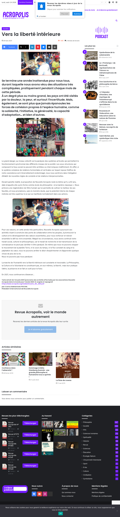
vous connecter (16, 398)
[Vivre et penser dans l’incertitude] (72, 445)
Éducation (87, 452)
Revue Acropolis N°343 (12, 467)
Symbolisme (87, 479)
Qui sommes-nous (68, 492)
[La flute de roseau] (67, 365)
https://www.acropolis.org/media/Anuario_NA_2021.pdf (23, 284)
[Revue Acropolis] (16, 15)
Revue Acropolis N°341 (12, 455)
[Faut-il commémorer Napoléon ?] (72, 432)
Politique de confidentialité (102, 496)
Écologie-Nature (89, 456)
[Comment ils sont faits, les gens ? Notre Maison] (72, 424)
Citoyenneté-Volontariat (92, 460)
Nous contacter (67, 496)
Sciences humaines (90, 433)
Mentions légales (98, 492)
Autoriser (77, 13)
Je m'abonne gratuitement (40, 329)
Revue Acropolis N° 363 (13, 424)
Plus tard (64, 13)
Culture (86, 471)
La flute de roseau (63, 380)
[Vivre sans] (47, 448)
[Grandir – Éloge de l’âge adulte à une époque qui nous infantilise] (47, 424)
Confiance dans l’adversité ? (8, 369)
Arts (84, 430)
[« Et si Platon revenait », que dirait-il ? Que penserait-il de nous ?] (60, 445)
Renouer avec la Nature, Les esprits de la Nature (108, 127)
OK (61, 513)
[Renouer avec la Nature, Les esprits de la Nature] (91, 127)
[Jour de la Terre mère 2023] (60, 432)
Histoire (86, 441)
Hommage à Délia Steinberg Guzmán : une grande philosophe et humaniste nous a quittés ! (40, 372)
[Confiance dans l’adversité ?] (13, 359)
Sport (85, 464)
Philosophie (87, 422)
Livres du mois (89, 10)
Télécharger (30, 423)
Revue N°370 (13, 434)
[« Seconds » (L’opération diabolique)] (47, 435)
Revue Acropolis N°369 (12, 444)
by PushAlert (42, 16)
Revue (85, 445)
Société (6, 29)
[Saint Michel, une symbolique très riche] (91, 139)
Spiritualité (87, 437)
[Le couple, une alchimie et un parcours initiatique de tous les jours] (60, 424)
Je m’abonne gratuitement (107, 10)
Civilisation (87, 475)
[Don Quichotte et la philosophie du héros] (91, 84)
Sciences (86, 448)
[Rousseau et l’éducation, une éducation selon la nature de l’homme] (91, 114)
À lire (85, 467)
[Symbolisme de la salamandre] (91, 55)
